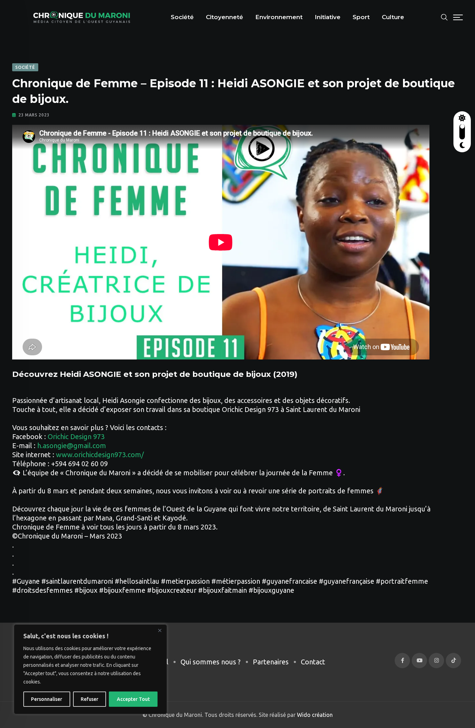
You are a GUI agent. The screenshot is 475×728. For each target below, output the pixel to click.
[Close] (159, 630)
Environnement (279, 17)
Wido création (314, 715)
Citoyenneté (224, 17)
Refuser (89, 699)
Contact (313, 662)
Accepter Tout (133, 699)
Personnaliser (46, 699)
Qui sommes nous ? (210, 662)
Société (182, 17)
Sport (361, 17)
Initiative (327, 17)
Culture (393, 17)
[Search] (444, 17)
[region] (90, 669)
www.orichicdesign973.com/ (100, 455)
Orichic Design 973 (76, 436)
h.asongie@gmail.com (71, 446)
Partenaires (271, 662)
